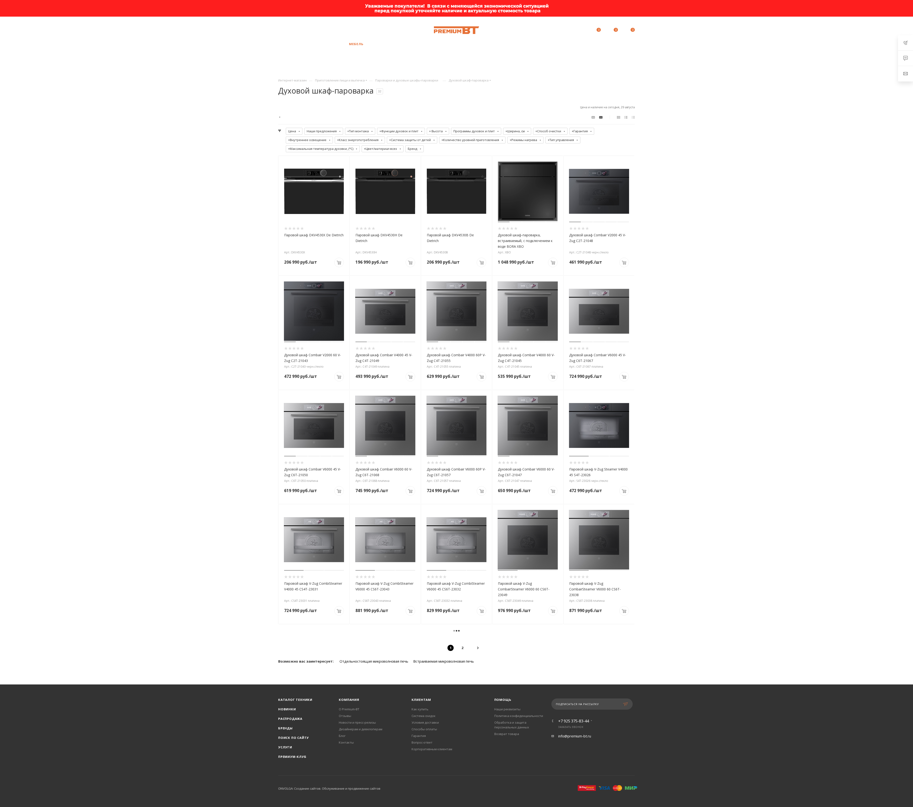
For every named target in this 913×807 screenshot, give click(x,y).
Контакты (346, 742)
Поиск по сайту (293, 738)
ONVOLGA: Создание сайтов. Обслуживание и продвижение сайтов (329, 788)
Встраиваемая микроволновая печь (443, 661)
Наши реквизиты (507, 709)
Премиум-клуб (292, 757)
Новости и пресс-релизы (357, 722)
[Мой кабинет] (577, 30)
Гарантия (419, 736)
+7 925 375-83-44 (314, 30)
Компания (349, 700)
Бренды (285, 728)
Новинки (287, 709)
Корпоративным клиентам (432, 749)
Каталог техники (295, 700)
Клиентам (421, 700)
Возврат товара (506, 734)
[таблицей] (633, 117)
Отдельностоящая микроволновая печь (374, 661)
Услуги (285, 747)
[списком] (626, 117)
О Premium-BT (349, 709)
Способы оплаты (424, 729)
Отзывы (345, 716)
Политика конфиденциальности (518, 716)
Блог (342, 736)
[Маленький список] (593, 117)
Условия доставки (425, 722)
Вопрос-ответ (422, 742)
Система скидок (424, 716)
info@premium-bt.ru (574, 736)
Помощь (502, 700)
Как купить (420, 709)
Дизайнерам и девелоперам (360, 729)
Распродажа (290, 719)
